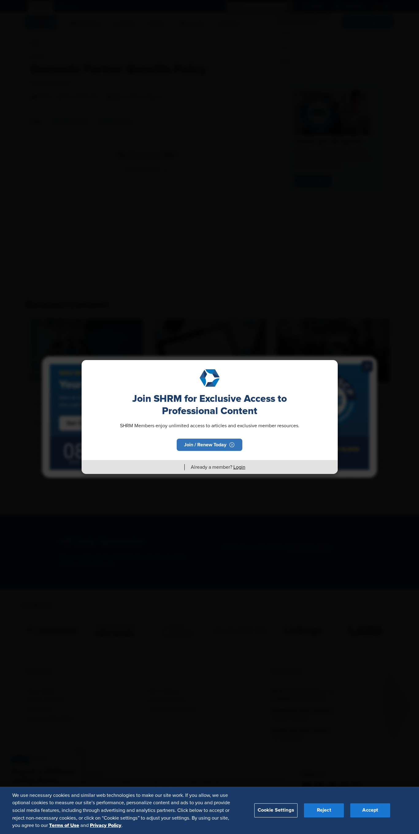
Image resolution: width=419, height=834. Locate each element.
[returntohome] (176, 467)
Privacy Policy (105, 825)
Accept (370, 810)
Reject (324, 810)
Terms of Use (64, 825)
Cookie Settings (276, 810)
